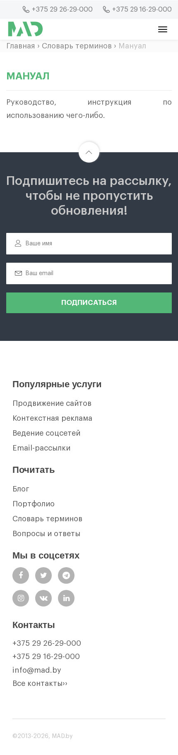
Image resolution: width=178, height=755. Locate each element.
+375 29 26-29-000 (46, 643)
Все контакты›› (39, 683)
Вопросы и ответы (46, 533)
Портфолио (33, 504)
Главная (20, 46)
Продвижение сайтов (51, 403)
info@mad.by (36, 670)
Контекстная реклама (52, 418)
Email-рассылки (41, 448)
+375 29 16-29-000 (46, 656)
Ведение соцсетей (46, 433)
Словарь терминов (77, 46)
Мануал (132, 46)
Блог (20, 489)
